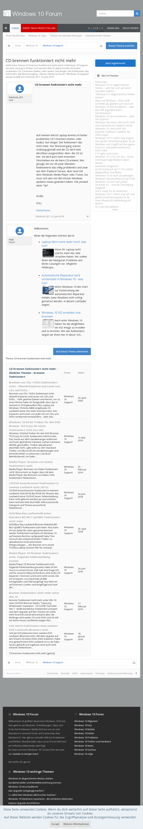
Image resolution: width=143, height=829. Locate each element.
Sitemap (100, 673)
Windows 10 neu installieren (23, 786)
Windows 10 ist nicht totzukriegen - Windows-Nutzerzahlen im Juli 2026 (115, 177)
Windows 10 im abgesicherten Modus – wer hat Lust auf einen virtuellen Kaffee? (113, 88)
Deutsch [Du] (13, 673)
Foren (15, 28)
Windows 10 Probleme (86, 737)
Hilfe (75, 673)
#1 (88, 216)
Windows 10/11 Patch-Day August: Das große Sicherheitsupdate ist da (115, 139)
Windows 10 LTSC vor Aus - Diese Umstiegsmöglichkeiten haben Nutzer (114, 160)
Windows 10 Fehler (84, 733)
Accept (55, 824)
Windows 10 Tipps (37, 35)
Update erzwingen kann (25, 753)
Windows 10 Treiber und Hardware (92, 741)
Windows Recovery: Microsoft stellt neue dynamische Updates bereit (115, 124)
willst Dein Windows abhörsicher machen (33, 794)
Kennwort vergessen (106, 166)
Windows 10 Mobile (84, 729)
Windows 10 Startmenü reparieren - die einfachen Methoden (40, 798)
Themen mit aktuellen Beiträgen (66, 35)
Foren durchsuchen (15, 35)
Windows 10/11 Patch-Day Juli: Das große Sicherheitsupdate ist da (115, 195)
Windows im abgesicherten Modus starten (30, 778)
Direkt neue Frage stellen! (39, 28)
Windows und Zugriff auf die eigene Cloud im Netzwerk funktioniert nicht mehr (115, 147)
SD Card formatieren (107, 206)
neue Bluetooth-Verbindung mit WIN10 (113, 202)
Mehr (115, 209)
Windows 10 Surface (85, 749)
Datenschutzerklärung (119, 673)
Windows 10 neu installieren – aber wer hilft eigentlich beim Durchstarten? (114, 110)
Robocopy (101, 82)
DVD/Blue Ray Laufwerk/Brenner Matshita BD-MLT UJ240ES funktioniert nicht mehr (34, 517)
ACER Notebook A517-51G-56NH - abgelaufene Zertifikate (114, 171)
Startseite (52, 673)
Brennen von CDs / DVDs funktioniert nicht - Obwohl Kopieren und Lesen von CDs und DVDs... (34, 386)
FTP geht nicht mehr (106, 153)
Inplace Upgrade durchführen (24, 803)
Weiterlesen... (44, 210)
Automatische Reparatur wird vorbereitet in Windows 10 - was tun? (62, 279)
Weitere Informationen (76, 824)
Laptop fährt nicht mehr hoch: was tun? (64, 244)
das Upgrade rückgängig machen (25, 790)
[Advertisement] (62, 111)
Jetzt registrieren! (115, 63)
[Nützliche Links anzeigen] (101, 45)
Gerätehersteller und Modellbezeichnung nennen (34, 782)
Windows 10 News (83, 745)
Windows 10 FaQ (83, 725)
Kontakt (65, 673)
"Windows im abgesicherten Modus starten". (115, 96)
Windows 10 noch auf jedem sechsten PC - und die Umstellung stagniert (114, 185)
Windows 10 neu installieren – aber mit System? (114, 118)
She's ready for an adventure (111, 191)
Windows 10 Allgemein (86, 721)
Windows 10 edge (83, 753)
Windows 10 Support (77, 73)
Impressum (86, 673)
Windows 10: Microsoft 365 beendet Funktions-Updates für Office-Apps (112, 132)
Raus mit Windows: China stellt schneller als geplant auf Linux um (114, 102)
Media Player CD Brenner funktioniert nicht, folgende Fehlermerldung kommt (33, 557)
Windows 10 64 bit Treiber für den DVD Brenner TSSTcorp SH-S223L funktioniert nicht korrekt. (34, 426)
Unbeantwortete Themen (98, 35)
